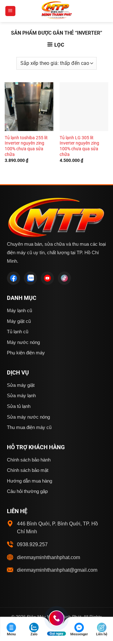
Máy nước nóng (23, 342)
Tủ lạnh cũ (17, 331)
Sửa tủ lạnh (18, 406)
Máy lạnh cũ (19, 310)
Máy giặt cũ (19, 321)
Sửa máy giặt (21, 385)
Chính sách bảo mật (27, 470)
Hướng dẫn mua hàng (29, 481)
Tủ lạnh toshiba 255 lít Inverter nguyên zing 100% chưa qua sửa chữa (26, 146)
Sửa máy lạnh (21, 395)
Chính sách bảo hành (29, 459)
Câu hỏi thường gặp (27, 491)
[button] (10, 11)
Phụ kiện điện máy (26, 352)
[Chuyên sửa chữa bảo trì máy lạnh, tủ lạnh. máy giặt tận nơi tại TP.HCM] (56, 11)
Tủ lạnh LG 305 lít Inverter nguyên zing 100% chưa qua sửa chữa (79, 146)
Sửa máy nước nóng (28, 417)
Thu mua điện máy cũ (29, 427)
